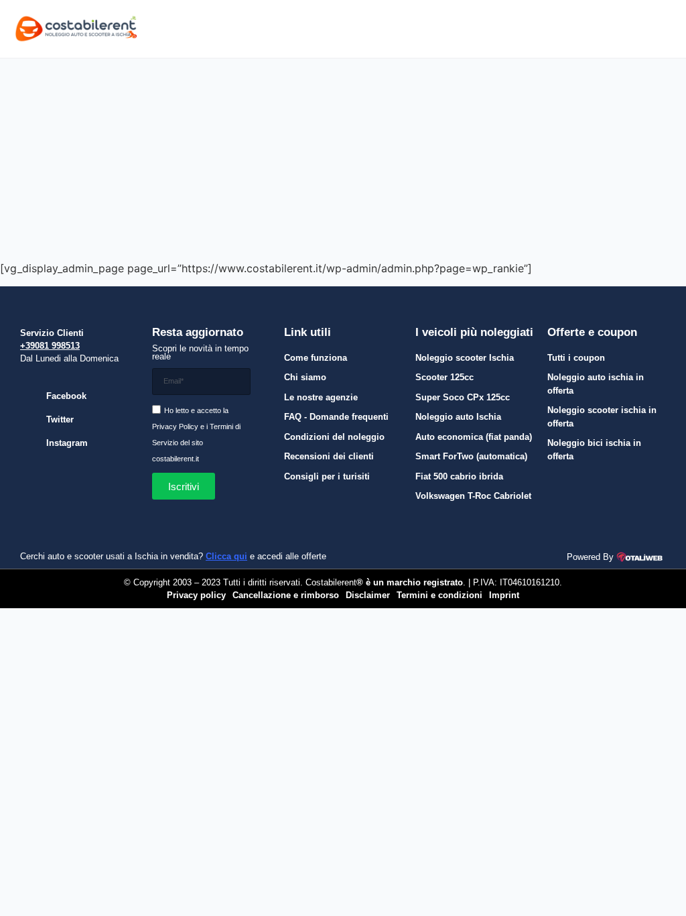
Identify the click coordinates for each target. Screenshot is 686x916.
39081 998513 (52, 346)
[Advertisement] (343, 159)
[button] (535, 29)
